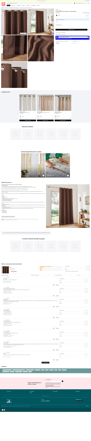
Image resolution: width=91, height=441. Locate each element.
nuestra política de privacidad (49, 385)
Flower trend (28, 5)
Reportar (57, 295)
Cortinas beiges (12, 371)
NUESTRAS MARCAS (78, 391)
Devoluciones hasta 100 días (41, 1)
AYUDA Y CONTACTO (9, 391)
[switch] (73, 37)
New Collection (19, 5)
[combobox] (40, 275)
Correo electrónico (48, 379)
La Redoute (2, 7)
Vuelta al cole (13, 5)
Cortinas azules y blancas (6, 371)
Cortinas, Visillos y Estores (12, 7)
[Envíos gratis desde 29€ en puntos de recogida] (71, 41)
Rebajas (24, 5)
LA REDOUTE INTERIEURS (58, 10)
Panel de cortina (25, 371)
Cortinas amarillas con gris (18, 371)
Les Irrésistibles (33, 5)
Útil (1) (54, 339)
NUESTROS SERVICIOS (32, 391)
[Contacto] (88, 43)
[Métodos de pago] (88, 41)
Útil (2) (54, 349)
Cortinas (17, 7)
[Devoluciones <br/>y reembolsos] (71, 43)
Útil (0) (54, 295)
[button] (88, 3)
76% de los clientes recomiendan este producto (72, 271)
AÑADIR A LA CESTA (71, 29)
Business (38, 5)
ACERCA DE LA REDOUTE (55, 391)
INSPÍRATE (31, 392)
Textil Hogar (6, 7)
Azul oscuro (30, 371)
